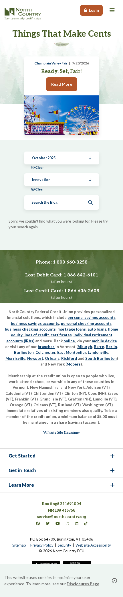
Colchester (45, 352)
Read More (61, 84)
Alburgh (85, 346)
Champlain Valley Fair (51, 63)
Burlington (24, 352)
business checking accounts (30, 329)
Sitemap (19, 545)
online (69, 341)
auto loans (97, 329)
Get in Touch (22, 470)
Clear (39, 167)
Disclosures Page (83, 583)
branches (46, 346)
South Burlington (101, 358)
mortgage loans (71, 329)
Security (64, 545)
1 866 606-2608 (81, 291)
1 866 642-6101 (81, 275)
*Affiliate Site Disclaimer (61, 432)
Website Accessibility (93, 545)
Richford (69, 358)
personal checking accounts (86, 323)
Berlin (111, 346)
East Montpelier (71, 352)
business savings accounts (35, 323)
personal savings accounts (92, 317)
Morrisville (15, 358)
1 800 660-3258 (70, 262)
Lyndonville (98, 352)
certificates (61, 335)
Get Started (22, 455)
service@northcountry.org (61, 516)
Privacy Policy (41, 545)
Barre (99, 346)
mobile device (104, 341)
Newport (35, 358)
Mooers (74, 364)
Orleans (52, 358)
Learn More (21, 485)
